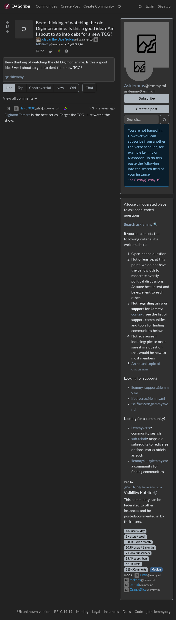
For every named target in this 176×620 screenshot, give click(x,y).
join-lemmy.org (158, 612)
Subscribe (147, 98)
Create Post (70, 6)
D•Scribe (20, 6)
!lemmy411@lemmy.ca (149, 461)
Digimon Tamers (17, 115)
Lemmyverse (141, 428)
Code (139, 612)
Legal (96, 612)
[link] (50, 51)
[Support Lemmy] (119, 6)
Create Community (98, 6)
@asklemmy (14, 77)
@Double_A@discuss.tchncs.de (143, 487)
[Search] (140, 6)
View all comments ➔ (20, 98)
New (60, 88)
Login (150, 6)
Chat (89, 88)
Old (73, 88)
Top (20, 88)
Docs (127, 612)
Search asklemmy (138, 224)
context (137, 314)
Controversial (40, 88)
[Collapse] (8, 108)
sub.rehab (139, 439)
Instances (111, 612)
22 (42, 51)
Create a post (146, 109)
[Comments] (24, 29)
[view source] (66, 51)
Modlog (156, 569)
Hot (9, 88)
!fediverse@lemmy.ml (148, 398)
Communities (46, 6)
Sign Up (164, 6)
